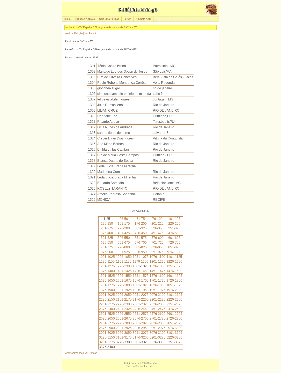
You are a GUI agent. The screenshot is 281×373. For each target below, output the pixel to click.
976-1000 (174, 252)
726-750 (174, 242)
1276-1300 (124, 266)
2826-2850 (157, 323)
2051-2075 (141, 294)
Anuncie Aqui (143, 19)
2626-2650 (107, 318)
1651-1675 (124, 280)
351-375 (174, 228)
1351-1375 (174, 266)
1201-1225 (157, 261)
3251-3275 (107, 342)
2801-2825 (141, 323)
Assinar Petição (74, 33)
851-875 (174, 247)
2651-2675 (124, 318)
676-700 (141, 242)
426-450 (141, 233)
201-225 (157, 223)
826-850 (157, 247)
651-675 (124, 242)
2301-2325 (141, 304)
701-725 (157, 242)
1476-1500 (174, 271)
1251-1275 (107, 266)
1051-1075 (141, 257)
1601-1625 (174, 275)
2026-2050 (124, 294)
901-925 (124, 252)
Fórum (127, 19)
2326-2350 (157, 304)
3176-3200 (141, 337)
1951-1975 (157, 290)
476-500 (174, 233)
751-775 (107, 247)
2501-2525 (107, 313)
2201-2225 (157, 299)
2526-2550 (124, 313)
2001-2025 (107, 294)
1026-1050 (124, 257)
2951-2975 (157, 328)
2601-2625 (174, 313)
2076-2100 (157, 294)
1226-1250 (174, 261)
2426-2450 (141, 309)
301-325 (141, 228)
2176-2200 (141, 299)
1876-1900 (107, 290)
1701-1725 (157, 280)
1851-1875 (174, 285)
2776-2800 (124, 323)
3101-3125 (174, 332)
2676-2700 (141, 318)
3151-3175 (124, 337)
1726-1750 (174, 280)
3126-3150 (107, 337)
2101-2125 (174, 294)
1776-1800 (124, 285)
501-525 (107, 238)
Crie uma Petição (109, 19)
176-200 (141, 223)
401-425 (124, 233)
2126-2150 (107, 299)
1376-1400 (107, 271)
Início (67, 19)
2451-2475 (157, 309)
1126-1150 (107, 261)
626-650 (107, 242)
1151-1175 (123, 261)
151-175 (124, 223)
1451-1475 (157, 271)
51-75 (140, 219)
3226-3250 (174, 337)
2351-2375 (174, 304)
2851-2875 (174, 323)
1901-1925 (124, 290)
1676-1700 (141, 280)
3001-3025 (107, 332)
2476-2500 (174, 309)
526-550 (124, 238)
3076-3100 (157, 332)
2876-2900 (107, 328)
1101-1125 (174, 257)
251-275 (107, 228)
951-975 (157, 252)
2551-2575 (141, 313)
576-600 (157, 238)
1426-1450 (141, 271)
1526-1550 (124, 275)
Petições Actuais (85, 19)
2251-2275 (107, 304)
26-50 (124, 219)
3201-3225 (157, 337)
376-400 (107, 233)
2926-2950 (141, 328)
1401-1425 (124, 271)
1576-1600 (157, 275)
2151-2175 (124, 299)
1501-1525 (107, 275)
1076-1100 (157, 257)
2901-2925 (124, 328)
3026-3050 (124, 332)
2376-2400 (107, 309)
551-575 (141, 238)
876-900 (107, 252)
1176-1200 (140, 261)
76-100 (157, 219)
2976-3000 (174, 328)
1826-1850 (157, 285)
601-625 (174, 238)
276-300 (124, 228)
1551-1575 (141, 275)
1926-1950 (141, 290)
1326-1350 (157, 266)
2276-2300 (124, 304)
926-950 (141, 252)
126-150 (107, 223)
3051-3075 (141, 332)
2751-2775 (107, 323)
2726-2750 (174, 318)
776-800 (124, 247)
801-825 (141, 247)
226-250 (174, 223)
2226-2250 (174, 299)
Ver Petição (91, 33)
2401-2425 (124, 309)
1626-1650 (107, 280)
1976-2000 (174, 290)
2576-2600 (157, 313)
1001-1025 (107, 257)
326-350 (157, 228)
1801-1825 (141, 285)
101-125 (174, 219)
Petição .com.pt (131, 363)
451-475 (157, 233)
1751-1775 (107, 285)
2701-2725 (157, 318)
